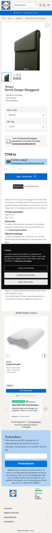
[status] (13, 168)
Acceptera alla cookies (26, 275)
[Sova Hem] (6, 5)
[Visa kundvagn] (44, 5)
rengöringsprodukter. (17, 230)
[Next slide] (44, 355)
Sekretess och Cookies (23, 261)
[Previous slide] (7, 355)
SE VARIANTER (26, 391)
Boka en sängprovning (26, 13)
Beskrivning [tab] (18, 186)
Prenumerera (26, 464)
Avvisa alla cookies (26, 282)
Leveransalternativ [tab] (31, 186)
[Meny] (48, 5)
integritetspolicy (35, 480)
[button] (36, 5)
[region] (26, 266)
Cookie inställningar (26, 268)
